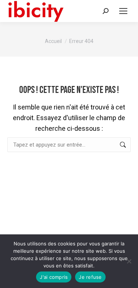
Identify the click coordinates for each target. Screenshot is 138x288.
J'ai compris (54, 277)
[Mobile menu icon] (123, 11)
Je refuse (90, 277)
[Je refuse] (128, 261)
